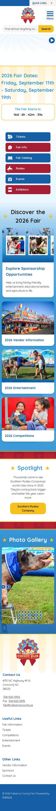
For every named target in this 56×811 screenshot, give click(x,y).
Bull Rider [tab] (25, 615)
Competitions (10, 735)
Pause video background (52, 40)
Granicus (7, 797)
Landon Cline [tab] (31, 612)
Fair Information (12, 724)
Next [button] (8, 587)
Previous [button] (3, 587)
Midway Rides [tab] (37, 612)
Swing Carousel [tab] (19, 612)
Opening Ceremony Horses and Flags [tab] (40, 615)
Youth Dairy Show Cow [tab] (22, 615)
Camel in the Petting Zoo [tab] (31, 615)
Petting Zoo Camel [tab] (34, 615)
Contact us (9, 775)
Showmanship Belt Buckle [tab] (19, 615)
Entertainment (11, 740)
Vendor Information (14, 765)
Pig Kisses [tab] (25, 612)
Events (6, 745)
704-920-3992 (11, 697)
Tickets (6, 730)
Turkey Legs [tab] (22, 612)
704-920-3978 (16, 701)
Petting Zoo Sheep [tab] (22, 618)
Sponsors (8, 770)
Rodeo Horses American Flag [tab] (40, 612)
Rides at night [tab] (25, 618)
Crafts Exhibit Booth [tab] (19, 618)
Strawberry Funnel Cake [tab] (40, 618)
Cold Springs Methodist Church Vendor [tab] (28, 618)
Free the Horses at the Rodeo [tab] (31, 618)
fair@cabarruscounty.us (18, 705)
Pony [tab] (34, 612)
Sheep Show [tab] (19, 621)
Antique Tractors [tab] (28, 612)
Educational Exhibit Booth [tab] (28, 615)
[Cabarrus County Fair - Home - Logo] (28, 15)
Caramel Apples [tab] (37, 618)
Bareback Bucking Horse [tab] (37, 615)
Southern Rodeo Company (28, 508)
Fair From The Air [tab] (34, 618)
